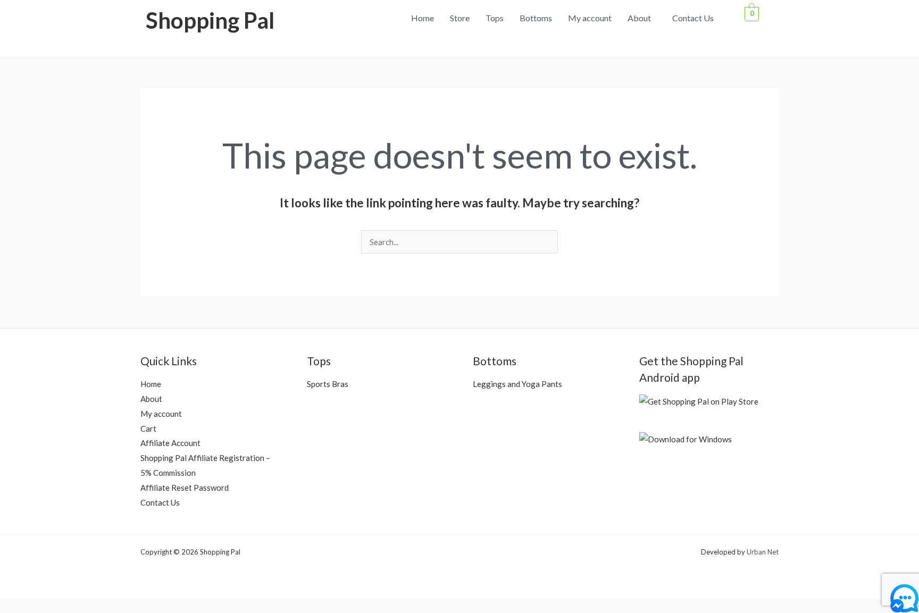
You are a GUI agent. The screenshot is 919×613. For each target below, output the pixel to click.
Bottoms (536, 18)
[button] (642, 18)
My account (590, 18)
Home (422, 18)
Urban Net (763, 552)
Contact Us (693, 18)
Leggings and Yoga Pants (517, 384)
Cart (148, 428)
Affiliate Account (170, 443)
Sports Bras (327, 384)
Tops (495, 18)
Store (460, 18)
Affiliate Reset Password (184, 487)
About (639, 18)
